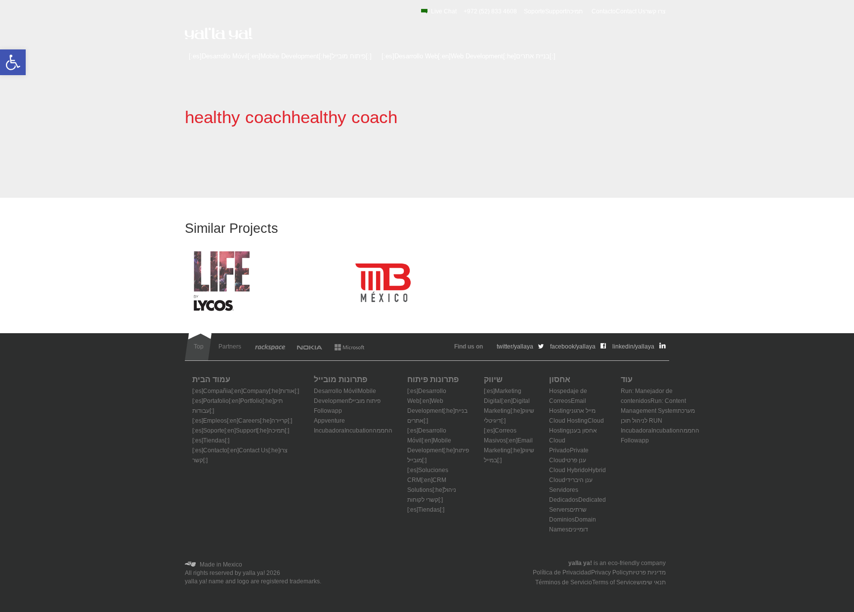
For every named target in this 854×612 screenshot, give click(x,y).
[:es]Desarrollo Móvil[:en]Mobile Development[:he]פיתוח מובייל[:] (280, 56)
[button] (13, 62)
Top (199, 346)
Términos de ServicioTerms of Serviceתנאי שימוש (600, 582)
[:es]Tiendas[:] (210, 440)
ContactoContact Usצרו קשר (629, 11)
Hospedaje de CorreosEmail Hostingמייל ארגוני (572, 401)
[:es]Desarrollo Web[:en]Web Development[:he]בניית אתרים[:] (468, 56)
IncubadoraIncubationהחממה (353, 430)
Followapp (328, 410)
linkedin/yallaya (633, 346)
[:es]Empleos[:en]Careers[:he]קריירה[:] (242, 420)
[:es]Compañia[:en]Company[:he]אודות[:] (245, 391)
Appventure (329, 420)
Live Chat (444, 11)
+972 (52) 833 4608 (490, 11)
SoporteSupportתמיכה (553, 11)
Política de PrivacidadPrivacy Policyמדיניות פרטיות (599, 572)
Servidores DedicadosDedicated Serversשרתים (577, 499)
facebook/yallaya (573, 346)
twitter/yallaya (515, 346)
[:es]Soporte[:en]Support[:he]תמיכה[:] (240, 430)
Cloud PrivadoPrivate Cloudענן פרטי (569, 450)
